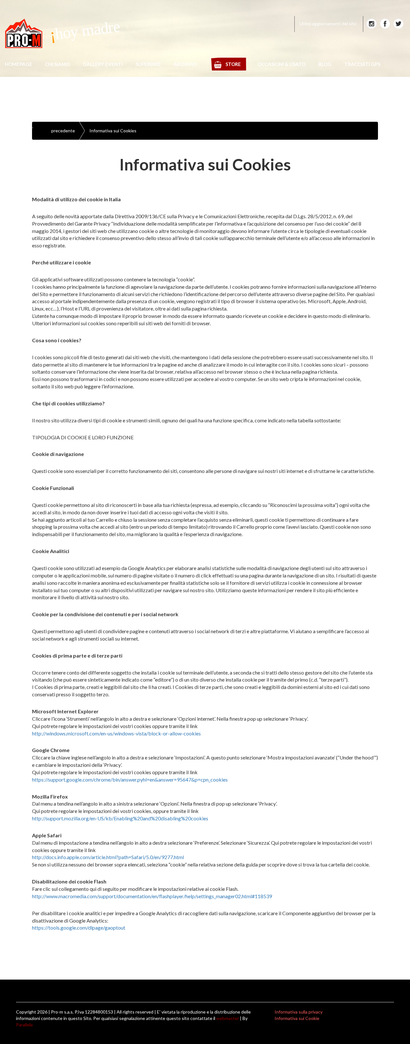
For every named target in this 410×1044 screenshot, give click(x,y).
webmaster (227, 1018)
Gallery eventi (103, 64)
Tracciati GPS (362, 64)
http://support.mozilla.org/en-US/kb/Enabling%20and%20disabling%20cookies (120, 818)
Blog (325, 64)
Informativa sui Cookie (297, 1018)
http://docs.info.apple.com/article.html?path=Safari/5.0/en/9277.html (108, 857)
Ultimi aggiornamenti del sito (328, 23)
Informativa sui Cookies (112, 130)
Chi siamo (57, 64)
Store (233, 64)
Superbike (148, 64)
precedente (63, 130)
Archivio (185, 64)
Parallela (24, 1024)
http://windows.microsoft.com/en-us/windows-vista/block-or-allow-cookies (116, 733)
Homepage (18, 64)
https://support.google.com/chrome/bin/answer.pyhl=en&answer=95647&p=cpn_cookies (130, 779)
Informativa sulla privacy (299, 1012)
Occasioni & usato (282, 64)
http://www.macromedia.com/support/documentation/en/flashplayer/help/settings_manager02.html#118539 (152, 896)
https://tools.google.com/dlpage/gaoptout (78, 927)
